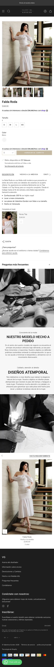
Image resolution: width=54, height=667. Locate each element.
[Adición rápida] (5, 531)
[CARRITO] (50, 11)
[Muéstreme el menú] (3, 11)
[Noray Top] (9, 222)
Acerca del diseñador (10, 562)
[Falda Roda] (27, 497)
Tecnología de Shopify (9, 649)
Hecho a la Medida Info (11, 576)
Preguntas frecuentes (10, 581)
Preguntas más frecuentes (15, 264)
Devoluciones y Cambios (11, 571)
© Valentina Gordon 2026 (10, 645)
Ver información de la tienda (14, 166)
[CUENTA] (45, 11)
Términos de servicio (28, 645)
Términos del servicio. (17, 631)
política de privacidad (44, 645)
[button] (8, 11)
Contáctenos (7, 585)
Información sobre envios (11, 567)
